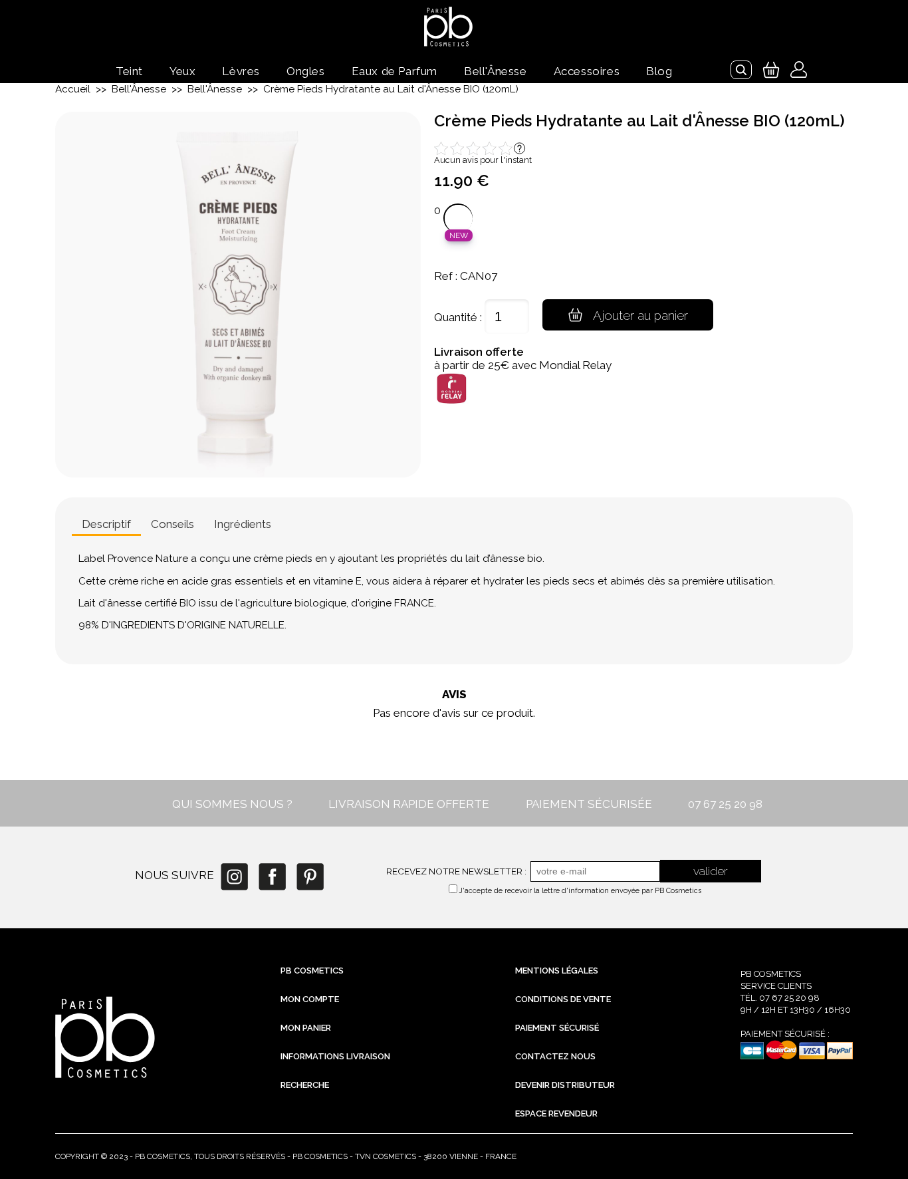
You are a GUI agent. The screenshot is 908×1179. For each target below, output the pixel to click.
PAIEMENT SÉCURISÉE (589, 804)
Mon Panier (306, 1028)
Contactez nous (555, 1056)
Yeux (182, 71)
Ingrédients (242, 524)
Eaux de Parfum (394, 71)
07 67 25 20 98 (725, 804)
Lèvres (241, 71)
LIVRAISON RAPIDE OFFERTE (408, 804)
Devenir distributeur (565, 1085)
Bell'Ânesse (495, 71)
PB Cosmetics (312, 971)
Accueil (72, 89)
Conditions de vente (563, 999)
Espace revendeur (556, 1113)
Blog (659, 71)
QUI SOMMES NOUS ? (232, 804)
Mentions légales (556, 971)
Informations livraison (335, 1056)
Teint (129, 71)
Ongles (305, 71)
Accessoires (587, 71)
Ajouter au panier (640, 315)
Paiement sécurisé (557, 1028)
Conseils (172, 524)
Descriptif (106, 524)
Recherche (305, 1085)
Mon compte (310, 999)
